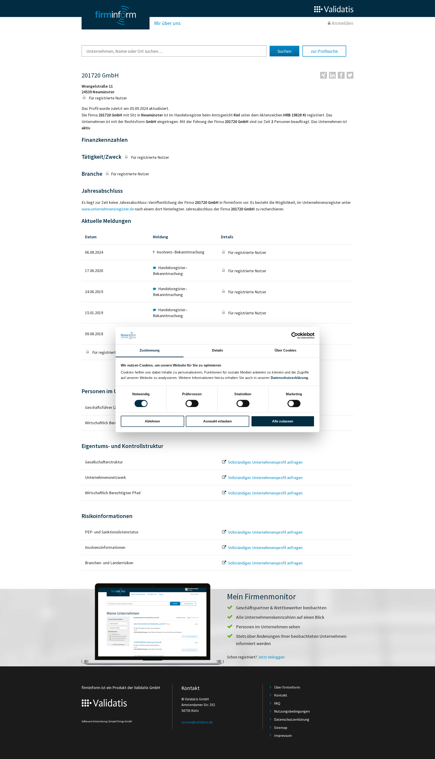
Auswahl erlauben (217, 421)
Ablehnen (152, 421)
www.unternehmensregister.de (108, 209)
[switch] (192, 403)
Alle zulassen (282, 421)
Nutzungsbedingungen (292, 711)
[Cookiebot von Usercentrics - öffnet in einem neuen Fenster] (294, 335)
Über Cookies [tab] (285, 350)
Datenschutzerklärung (289, 378)
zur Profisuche (324, 51)
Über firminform (287, 687)
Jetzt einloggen (271, 657)
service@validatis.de (197, 722)
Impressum (283, 735)
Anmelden (342, 23)
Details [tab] (217, 350)
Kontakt (280, 695)
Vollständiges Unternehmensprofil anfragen (264, 462)
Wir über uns (167, 23)
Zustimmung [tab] (150, 350)
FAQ (277, 703)
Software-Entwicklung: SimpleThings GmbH (107, 721)
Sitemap (280, 727)
